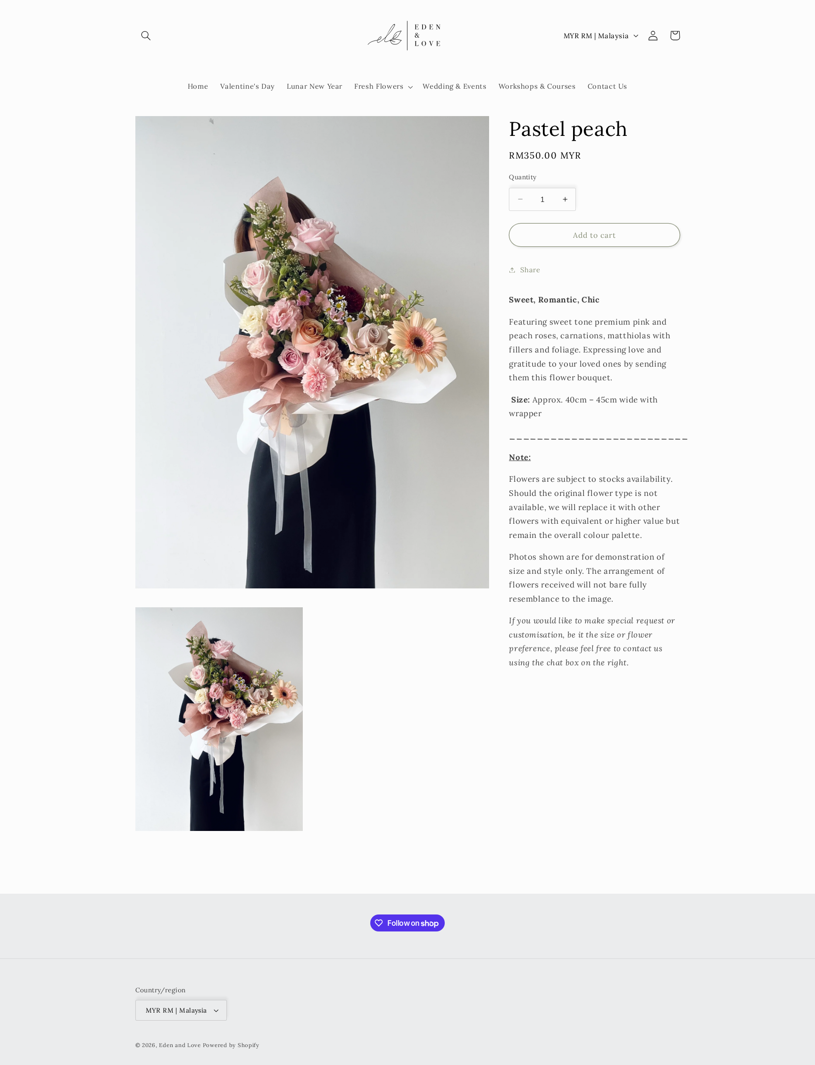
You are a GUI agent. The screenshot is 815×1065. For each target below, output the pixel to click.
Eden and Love (180, 1044)
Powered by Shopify (231, 1044)
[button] (146, 35)
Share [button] (530, 269)
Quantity (522, 177)
